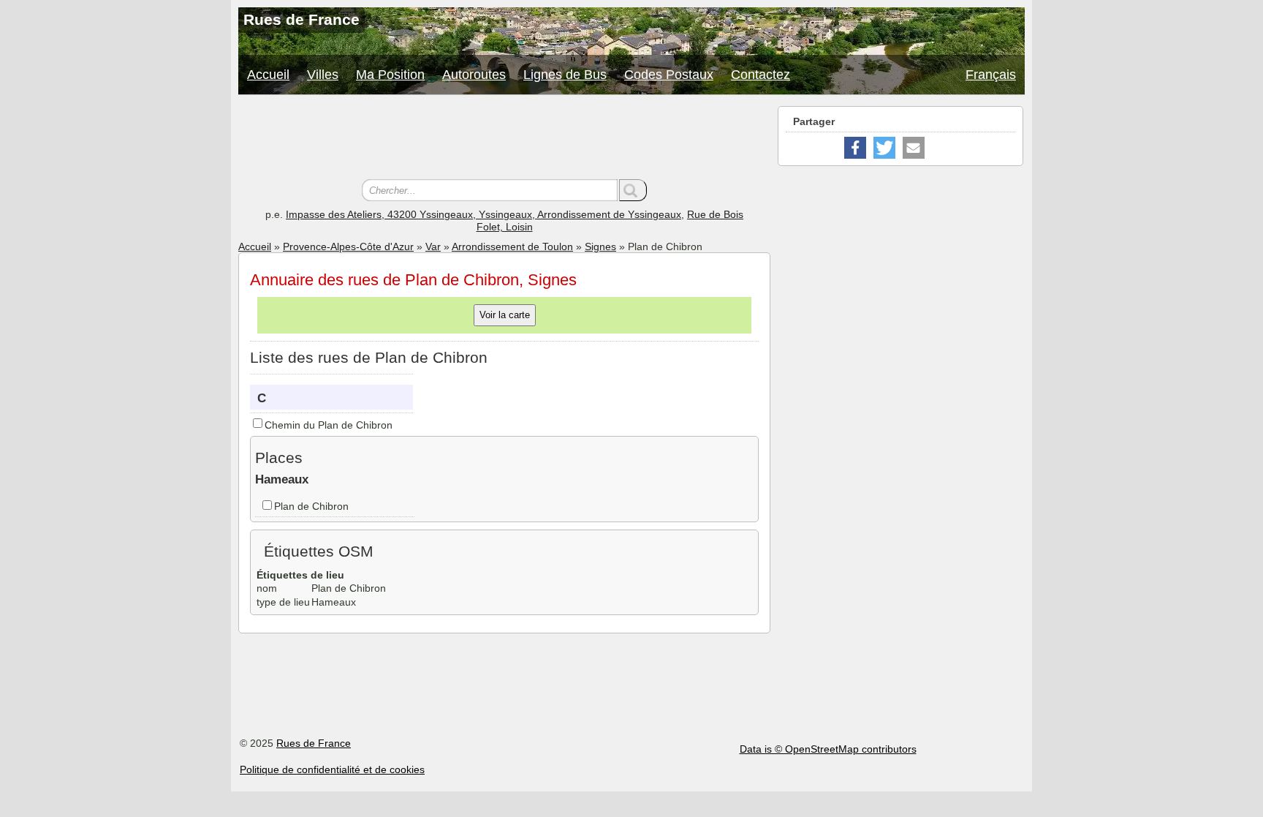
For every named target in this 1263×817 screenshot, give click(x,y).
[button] (855, 148)
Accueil (268, 74)
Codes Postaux (668, 74)
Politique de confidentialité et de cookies (332, 769)
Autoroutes (474, 74)
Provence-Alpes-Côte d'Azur (348, 246)
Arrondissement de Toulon (512, 246)
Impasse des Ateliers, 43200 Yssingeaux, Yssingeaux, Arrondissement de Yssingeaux (483, 214)
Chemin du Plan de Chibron (328, 425)
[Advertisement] (504, 139)
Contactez (760, 74)
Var (433, 246)
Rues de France (313, 743)
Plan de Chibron (311, 506)
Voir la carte (504, 314)
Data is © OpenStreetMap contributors (828, 749)
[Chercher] (633, 190)
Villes (322, 74)
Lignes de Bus (565, 74)
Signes (600, 246)
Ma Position (390, 74)
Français (991, 74)
